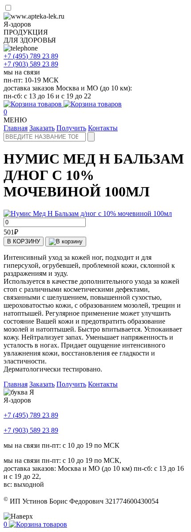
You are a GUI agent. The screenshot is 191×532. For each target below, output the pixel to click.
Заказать (42, 128)
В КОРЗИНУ (23, 241)
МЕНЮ (15, 120)
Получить (71, 128)
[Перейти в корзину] (63, 104)
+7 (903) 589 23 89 (31, 430)
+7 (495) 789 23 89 (31, 415)
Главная (16, 128)
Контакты (103, 128)
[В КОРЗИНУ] (65, 241)
